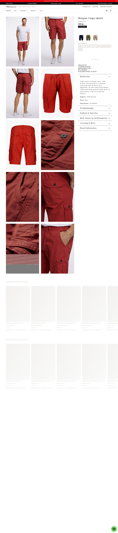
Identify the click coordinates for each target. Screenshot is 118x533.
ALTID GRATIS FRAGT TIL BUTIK (105, 3)
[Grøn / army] (88, 38)
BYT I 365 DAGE (79, 3)
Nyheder (8, 11)
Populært (23, 11)
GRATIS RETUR (9, 3)
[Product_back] (22, 145)
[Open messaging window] (114, 529)
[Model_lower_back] (22, 93)
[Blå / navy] (81, 38)
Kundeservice (86, 6)
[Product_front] (57, 93)
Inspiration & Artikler (106, 6)
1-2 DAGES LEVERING (32, 3)
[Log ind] (107, 11)
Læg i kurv (96, 59)
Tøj (15, 11)
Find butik (95, 6)
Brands (33, 11)
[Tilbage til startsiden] (11, 6)
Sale (41, 11)
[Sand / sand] (95, 38)
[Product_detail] (57, 145)
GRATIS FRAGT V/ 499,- (56, 3)
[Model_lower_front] (57, 42)
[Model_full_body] (22, 42)
